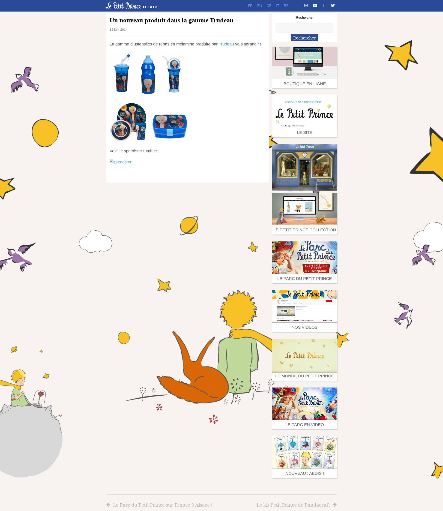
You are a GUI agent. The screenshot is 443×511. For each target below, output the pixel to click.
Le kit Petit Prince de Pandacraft (293, 505)
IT (277, 6)
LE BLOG (151, 7)
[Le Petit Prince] (123, 5)
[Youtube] (315, 6)
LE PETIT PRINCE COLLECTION (304, 230)
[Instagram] (306, 6)
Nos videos (304, 327)
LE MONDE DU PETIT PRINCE (304, 376)
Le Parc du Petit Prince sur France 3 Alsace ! (163, 505)
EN (259, 6)
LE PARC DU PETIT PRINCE (304, 278)
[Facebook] (324, 6)
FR (250, 6)
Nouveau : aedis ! (304, 473)
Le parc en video (304, 424)
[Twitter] (333, 6)
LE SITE (304, 132)
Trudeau (227, 44)
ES (286, 6)
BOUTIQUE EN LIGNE (305, 83)
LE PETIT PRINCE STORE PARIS (304, 181)
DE (269, 6)
